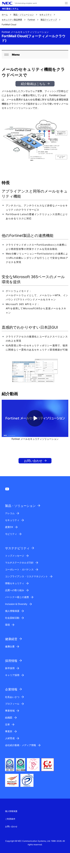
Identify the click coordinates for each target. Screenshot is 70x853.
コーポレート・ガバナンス (19, 569)
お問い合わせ (33, 461)
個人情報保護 (12, 610)
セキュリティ (45, 14)
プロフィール (12, 703)
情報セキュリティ (14, 583)
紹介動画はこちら (33, 84)
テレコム (10, 513)
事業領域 (10, 710)
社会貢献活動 (12, 617)
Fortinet (31, 19)
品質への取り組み (14, 590)
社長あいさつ (12, 697)
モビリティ (11, 533)
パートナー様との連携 (17, 597)
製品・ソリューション (23, 14)
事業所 (8, 731)
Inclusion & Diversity (16, 604)
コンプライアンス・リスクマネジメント (26, 576)
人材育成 (10, 738)
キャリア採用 (12, 675)
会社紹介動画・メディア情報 (20, 745)
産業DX (9, 527)
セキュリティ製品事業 (12, 19)
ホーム (5, 14)
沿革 (7, 724)
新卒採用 (10, 668)
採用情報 (11, 660)
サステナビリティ (17, 548)
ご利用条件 (10, 819)
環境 (7, 624)
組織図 (8, 717)
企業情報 (11, 689)
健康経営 (11, 639)
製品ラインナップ (49, 19)
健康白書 (10, 646)
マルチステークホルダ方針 (19, 562)
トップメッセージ (14, 555)
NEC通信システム (10, 8)
